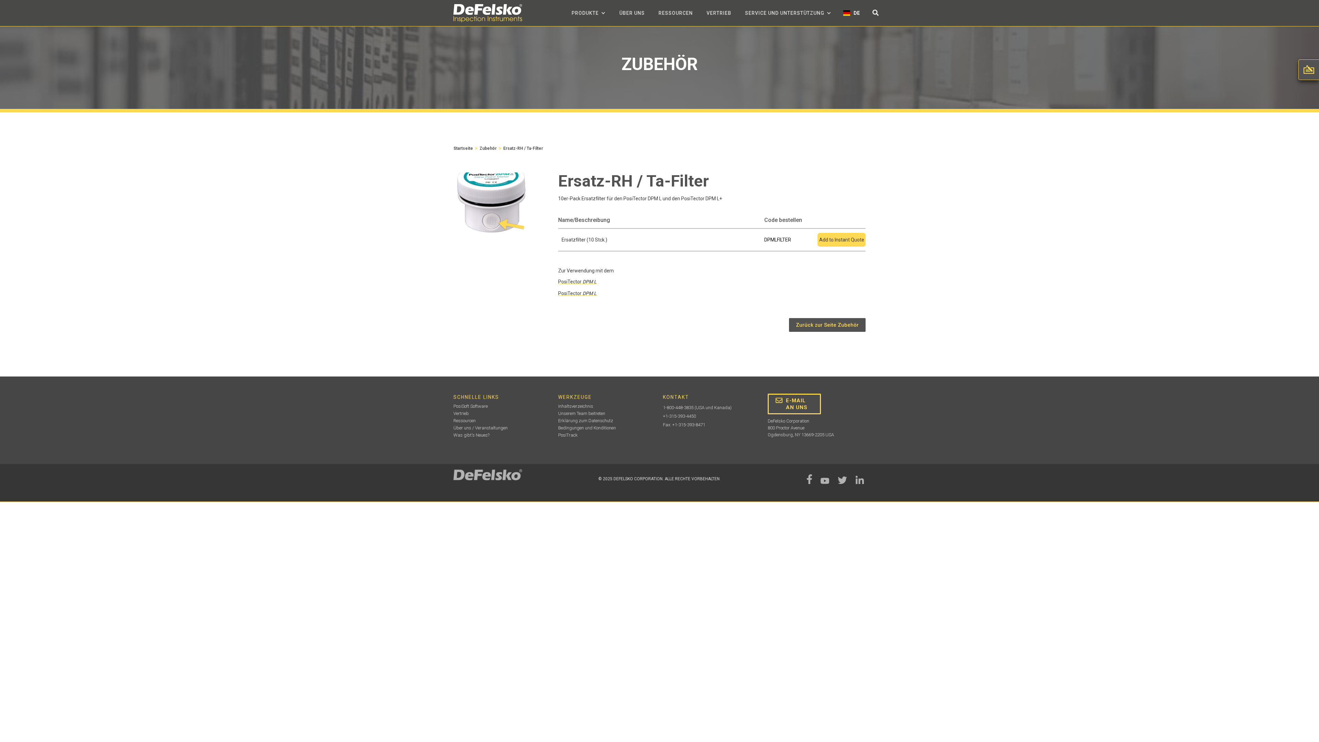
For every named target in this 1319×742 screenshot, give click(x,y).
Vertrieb (719, 13)
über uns (632, 13)
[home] (487, 13)
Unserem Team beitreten (581, 413)
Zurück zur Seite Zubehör (827, 325)
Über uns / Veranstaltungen (480, 427)
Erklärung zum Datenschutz (585, 420)
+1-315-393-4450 (679, 416)
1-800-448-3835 (678, 407)
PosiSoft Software (470, 406)
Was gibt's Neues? (471, 435)
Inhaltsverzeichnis (575, 406)
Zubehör (488, 148)
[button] (588, 13)
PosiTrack (568, 435)
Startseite (463, 148)
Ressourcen (675, 13)
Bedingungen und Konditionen (587, 427)
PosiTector (577, 281)
